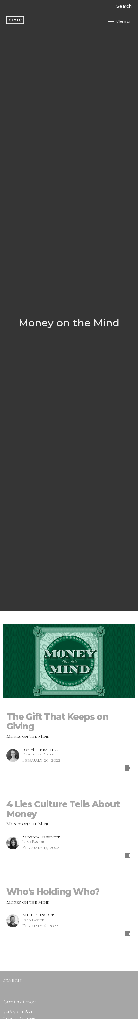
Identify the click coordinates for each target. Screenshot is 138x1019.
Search (124, 6)
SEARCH (12, 980)
